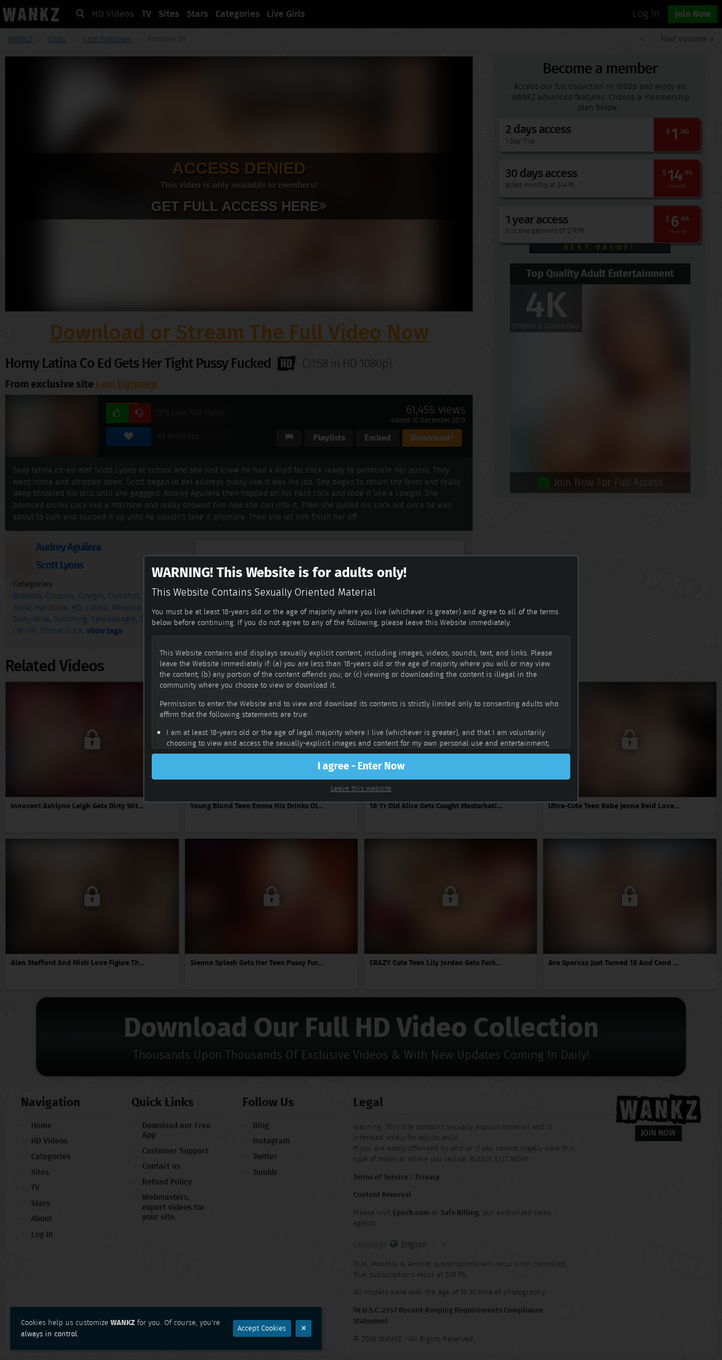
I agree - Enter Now (361, 766)
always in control (49, 1333)
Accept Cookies (261, 1328)
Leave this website (361, 788)
